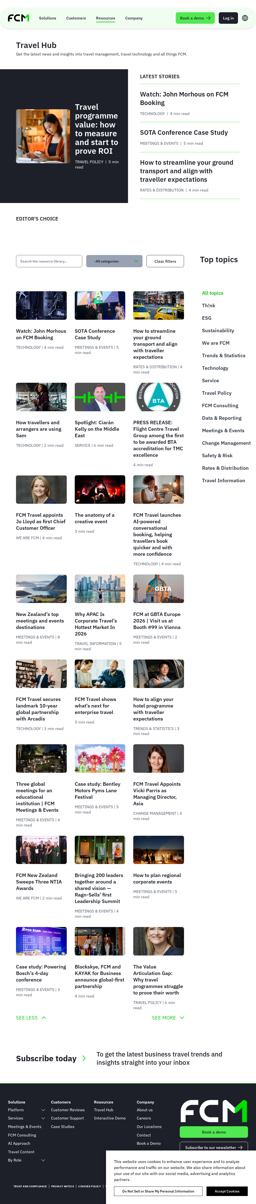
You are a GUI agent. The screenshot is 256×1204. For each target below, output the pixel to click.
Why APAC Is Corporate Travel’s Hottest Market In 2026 (96, 624)
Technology (215, 367)
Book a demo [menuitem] (192, 18)
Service (210, 380)
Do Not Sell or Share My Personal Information (158, 1191)
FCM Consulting (220, 405)
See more (164, 1017)
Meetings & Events (223, 430)
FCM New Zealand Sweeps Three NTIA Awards (39, 882)
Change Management (226, 443)
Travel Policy (217, 393)
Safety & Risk (217, 455)
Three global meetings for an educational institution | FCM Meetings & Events (37, 796)
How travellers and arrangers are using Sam (38, 429)
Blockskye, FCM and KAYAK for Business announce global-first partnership (99, 976)
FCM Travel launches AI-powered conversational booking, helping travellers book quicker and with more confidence (157, 534)
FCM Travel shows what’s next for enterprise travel (95, 706)
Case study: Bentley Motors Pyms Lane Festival (97, 790)
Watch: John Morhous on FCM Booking (41, 334)
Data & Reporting (222, 417)
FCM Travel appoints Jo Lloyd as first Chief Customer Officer (41, 521)
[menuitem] (47, 18)
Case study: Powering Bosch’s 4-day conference (41, 973)
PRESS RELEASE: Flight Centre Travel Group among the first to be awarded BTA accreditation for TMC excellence (158, 438)
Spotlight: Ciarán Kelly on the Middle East (97, 429)
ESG (207, 317)
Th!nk (208, 305)
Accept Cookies (227, 1191)
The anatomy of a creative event (94, 518)
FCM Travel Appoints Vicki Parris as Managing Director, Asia (157, 793)
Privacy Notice (62, 1186)
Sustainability (218, 330)
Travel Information (223, 480)
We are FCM (216, 343)
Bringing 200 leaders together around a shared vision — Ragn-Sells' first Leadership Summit (99, 888)
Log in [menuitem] (228, 18)
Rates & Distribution (225, 467)
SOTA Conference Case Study (95, 334)
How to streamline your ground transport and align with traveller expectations (155, 344)
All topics (213, 293)
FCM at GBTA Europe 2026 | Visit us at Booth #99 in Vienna (156, 620)
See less (27, 1017)
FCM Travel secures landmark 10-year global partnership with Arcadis (38, 709)
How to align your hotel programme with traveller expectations (153, 709)
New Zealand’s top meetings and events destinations (40, 620)
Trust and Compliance (30, 1186)
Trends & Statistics (224, 355)
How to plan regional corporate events (157, 878)
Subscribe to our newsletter (210, 1147)
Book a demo (214, 1132)
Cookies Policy (89, 1186)
